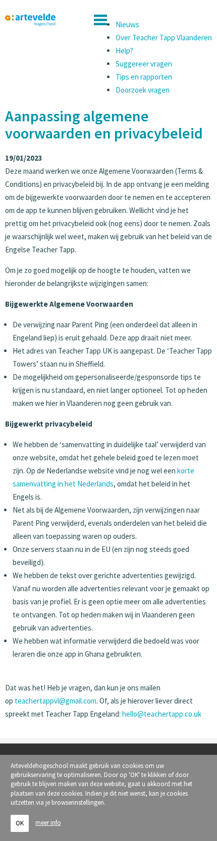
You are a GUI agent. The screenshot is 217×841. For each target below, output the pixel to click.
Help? (124, 50)
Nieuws (127, 24)
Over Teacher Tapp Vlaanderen (164, 37)
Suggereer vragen (144, 63)
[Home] (30, 20)
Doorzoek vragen (143, 90)
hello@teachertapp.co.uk (161, 714)
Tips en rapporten (144, 77)
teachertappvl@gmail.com (55, 701)
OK (20, 823)
